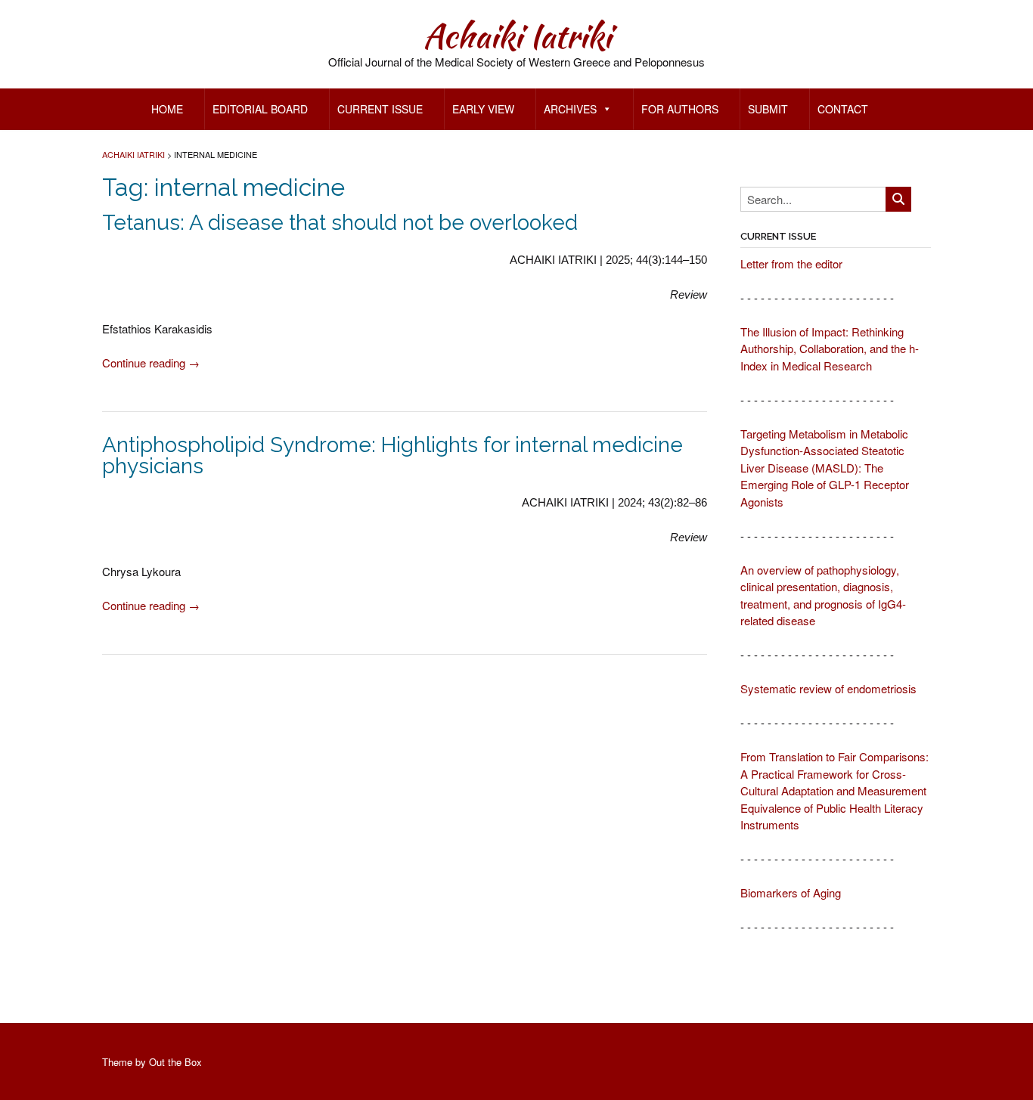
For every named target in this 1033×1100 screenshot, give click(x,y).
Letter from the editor (791, 263)
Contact (842, 108)
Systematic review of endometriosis (828, 688)
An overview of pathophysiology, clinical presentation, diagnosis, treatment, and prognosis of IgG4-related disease (823, 595)
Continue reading (151, 362)
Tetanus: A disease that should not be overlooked (340, 222)
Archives (570, 108)
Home (167, 108)
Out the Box (175, 1062)
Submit (768, 108)
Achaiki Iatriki (517, 35)
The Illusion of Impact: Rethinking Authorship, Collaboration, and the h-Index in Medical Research (829, 348)
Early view (483, 108)
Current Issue (380, 108)
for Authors (679, 108)
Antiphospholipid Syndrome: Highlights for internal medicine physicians (392, 455)
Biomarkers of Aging (790, 892)
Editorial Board (260, 108)
